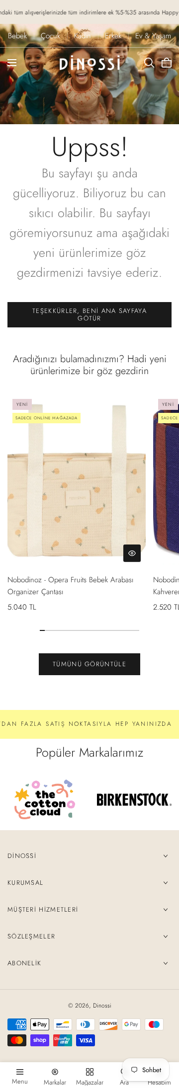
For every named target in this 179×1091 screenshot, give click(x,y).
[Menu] (11, 62)
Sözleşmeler (31, 936)
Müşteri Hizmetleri (42, 909)
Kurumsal (25, 882)
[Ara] (149, 63)
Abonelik (24, 963)
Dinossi (21, 855)
